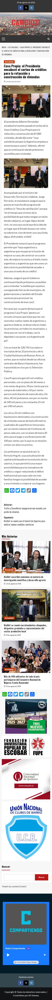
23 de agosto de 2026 (13, 583)
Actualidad (9, 62)
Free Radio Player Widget (27, 962)
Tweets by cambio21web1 (14, 886)
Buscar (6, 867)
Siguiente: (24, 521)
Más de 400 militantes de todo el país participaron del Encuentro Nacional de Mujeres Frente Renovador (22, 679)
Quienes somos (26, 977)
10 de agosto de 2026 (13, 686)
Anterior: (25, 508)
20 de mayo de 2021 (13, 81)
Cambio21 (26, 22)
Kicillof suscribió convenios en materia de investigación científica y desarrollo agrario (25, 578)
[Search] (48, 38)
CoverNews (18, 995)
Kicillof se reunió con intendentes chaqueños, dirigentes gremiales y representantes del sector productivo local (25, 628)
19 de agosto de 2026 (13, 635)
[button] (8, 954)
